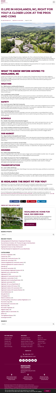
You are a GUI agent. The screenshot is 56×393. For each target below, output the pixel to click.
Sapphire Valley (5, 309)
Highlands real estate (6, 282)
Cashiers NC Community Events (9, 258)
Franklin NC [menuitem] (7, 341)
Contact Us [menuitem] (41, 346)
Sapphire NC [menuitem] (7, 343)
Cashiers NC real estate (7, 260)
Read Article (30, 224)
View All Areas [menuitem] (8, 346)
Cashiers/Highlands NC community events (12, 262)
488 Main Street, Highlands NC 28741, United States (28, 378)
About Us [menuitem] (40, 338)
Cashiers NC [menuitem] (7, 339)
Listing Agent (4, 296)
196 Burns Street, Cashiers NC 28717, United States (44, 378)
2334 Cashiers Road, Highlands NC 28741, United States (11, 378)
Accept (47, 390)
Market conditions (6, 298)
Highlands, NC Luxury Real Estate (9, 284)
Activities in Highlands (7, 254)
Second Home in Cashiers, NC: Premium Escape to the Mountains (18, 243)
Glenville (3, 266)
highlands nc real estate (17, 20)
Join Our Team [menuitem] (42, 343)
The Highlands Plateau (7, 315)
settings (40, 391)
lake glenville (4, 294)
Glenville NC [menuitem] (7, 344)
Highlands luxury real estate (8, 272)
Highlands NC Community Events (9, 276)
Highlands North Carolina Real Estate (10, 280)
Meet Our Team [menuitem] (42, 339)
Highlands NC (4, 274)
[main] (28, 165)
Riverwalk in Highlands (6, 307)
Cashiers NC (4, 256)
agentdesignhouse (6, 20)
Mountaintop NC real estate (8, 303)
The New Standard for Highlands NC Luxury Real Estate (15, 249)
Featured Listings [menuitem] (26, 339)
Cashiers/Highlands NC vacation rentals (11, 264)
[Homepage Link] (28, 369)
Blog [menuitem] (39, 344)
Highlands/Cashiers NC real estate (10, 288)
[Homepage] (4, 2)
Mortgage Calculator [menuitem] (27, 346)
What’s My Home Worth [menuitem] (27, 343)
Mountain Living (5, 302)
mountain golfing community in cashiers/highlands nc (15, 300)
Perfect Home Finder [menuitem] (27, 344)
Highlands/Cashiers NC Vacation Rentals (11, 290)
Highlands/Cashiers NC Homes (9, 286)
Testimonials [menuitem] (41, 341)
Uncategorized (5, 317)
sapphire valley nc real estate (8, 311)
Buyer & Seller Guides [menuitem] (27, 341)
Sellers (3, 313)
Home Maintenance (6, 292)
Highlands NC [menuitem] (8, 338)
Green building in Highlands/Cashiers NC (11, 270)
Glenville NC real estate (7, 268)
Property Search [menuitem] (25, 338)
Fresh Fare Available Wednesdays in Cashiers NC (13, 245)
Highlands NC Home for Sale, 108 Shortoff (12, 247)
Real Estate (4, 305)
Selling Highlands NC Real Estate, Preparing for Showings (16, 241)
